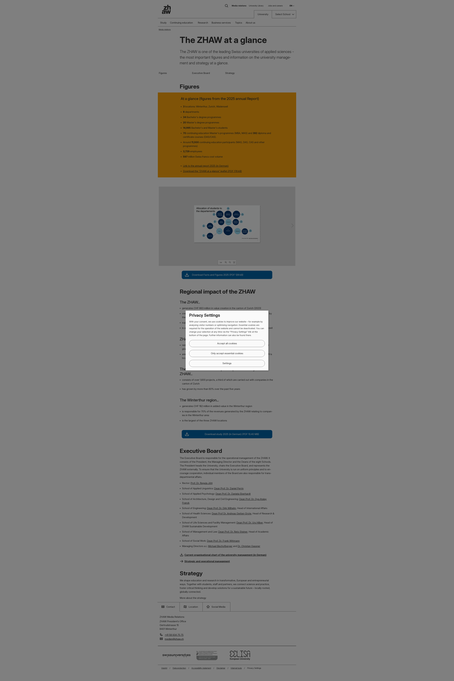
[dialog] (227, 340)
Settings (227, 363)
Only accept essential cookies (227, 353)
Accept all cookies (227, 343)
